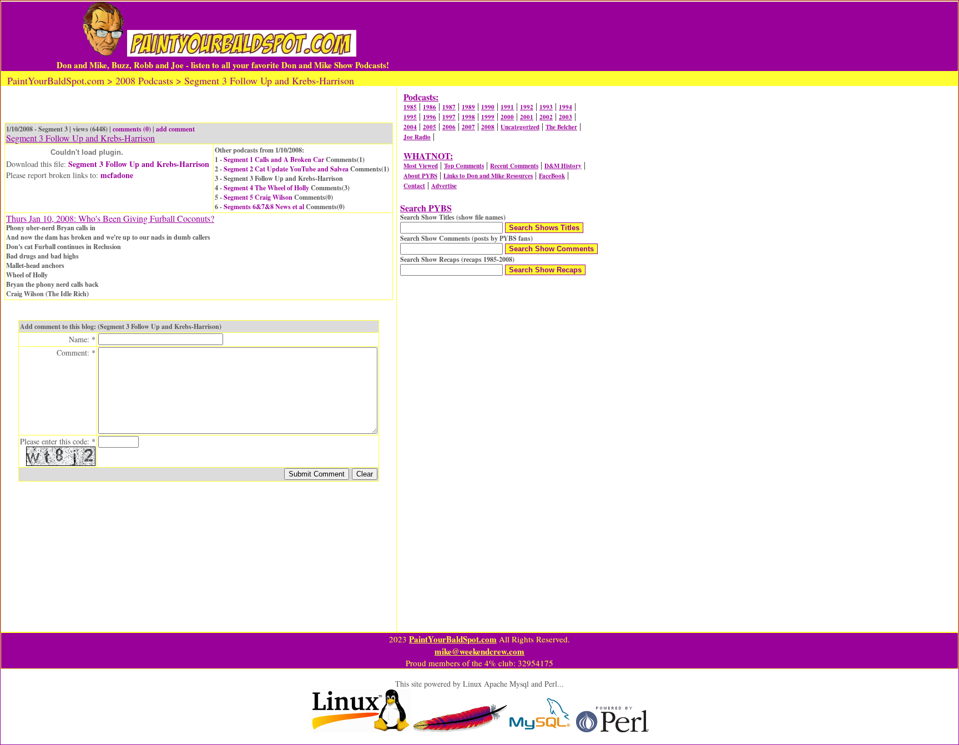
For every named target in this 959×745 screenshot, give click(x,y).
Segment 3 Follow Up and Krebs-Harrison (138, 164)
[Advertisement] (640, 36)
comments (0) (132, 129)
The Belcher (561, 127)
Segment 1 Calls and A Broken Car (274, 159)
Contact (414, 185)
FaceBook (552, 175)
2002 (546, 117)
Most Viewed (420, 165)
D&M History (563, 165)
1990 (487, 107)
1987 (449, 107)
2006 (449, 127)
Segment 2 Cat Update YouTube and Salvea (286, 169)
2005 (429, 127)
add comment (175, 129)
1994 (565, 107)
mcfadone (116, 175)
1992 (526, 107)
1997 (449, 117)
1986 (429, 107)
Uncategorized (520, 127)
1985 (410, 107)
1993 (546, 107)
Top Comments (464, 165)
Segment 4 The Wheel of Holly (266, 187)
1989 (468, 107)
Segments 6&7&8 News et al (264, 206)
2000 (507, 117)
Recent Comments (514, 165)
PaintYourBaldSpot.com (453, 639)
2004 (410, 127)
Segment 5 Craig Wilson (258, 197)
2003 (565, 117)
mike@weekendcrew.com (479, 651)
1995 (410, 117)
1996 (429, 117)
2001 (526, 117)
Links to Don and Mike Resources (488, 175)
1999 (487, 117)
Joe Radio (417, 137)
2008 (487, 127)
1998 (468, 117)
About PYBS (420, 175)
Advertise (444, 185)
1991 (507, 107)
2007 (468, 127)
